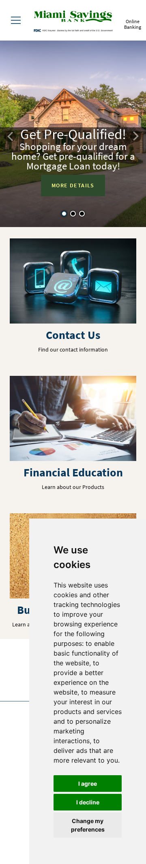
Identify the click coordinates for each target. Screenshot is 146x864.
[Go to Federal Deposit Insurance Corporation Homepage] (73, 30)
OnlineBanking (132, 24)
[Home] (73, 17)
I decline (87, 802)
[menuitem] (16, 20)
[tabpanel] (73, 134)
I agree (87, 783)
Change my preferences (88, 825)
